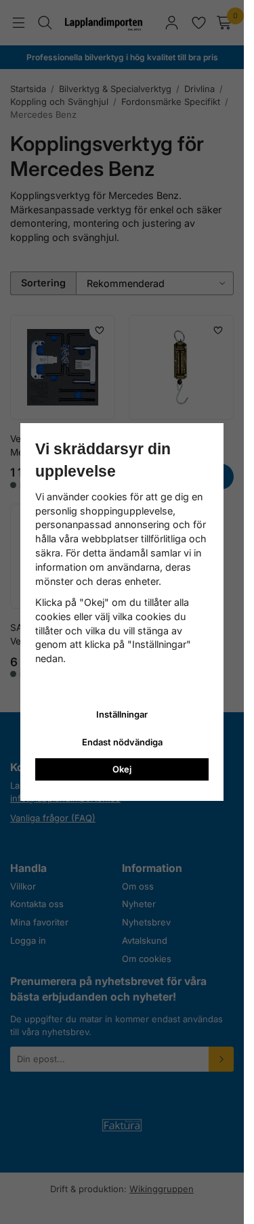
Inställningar (122, 714)
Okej (121, 769)
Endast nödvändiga (122, 742)
